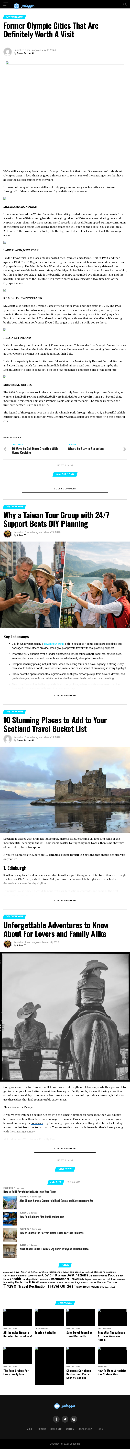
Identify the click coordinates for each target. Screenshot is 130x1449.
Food (111, 1275)
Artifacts (34, 1272)
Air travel (15, 1272)
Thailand (101, 1282)
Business (75, 1272)
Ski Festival (91, 1282)
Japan (88, 1279)
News (35, 1282)
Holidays (27, 1279)
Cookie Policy (85, 1429)
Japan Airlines (98, 1279)
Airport (6, 1272)
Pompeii (51, 1282)
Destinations (77, 1275)
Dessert (62, 1275)
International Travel (64, 1279)
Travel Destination (32, 1286)
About (30, 1429)
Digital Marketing (98, 1275)
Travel (10, 1286)
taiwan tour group (54, 643)
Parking (43, 1282)
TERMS (99, 1429)
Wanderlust (109, 1287)
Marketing (8, 1282)
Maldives (121, 1279)
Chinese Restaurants (105, 1272)
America (25, 1272)
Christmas (9, 1275)
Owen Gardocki (25, 53)
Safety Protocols (66, 1282)
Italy (81, 1279)
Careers (70, 1429)
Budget (65, 1272)
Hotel (35, 1279)
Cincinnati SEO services (28, 1275)
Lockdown (110, 1279)
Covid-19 (49, 1275)
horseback (37, 1123)
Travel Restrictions (86, 1286)
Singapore (80, 1282)
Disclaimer (55, 1429)
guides (119, 1275)
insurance (44, 1279)
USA (102, 1287)
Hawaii (7, 1279)
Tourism (112, 1282)
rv (57, 1282)
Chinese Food (86, 1272)
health (16, 1279)
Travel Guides (60, 1286)
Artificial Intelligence (50, 1272)
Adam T (21, 535)
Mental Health (23, 1282)
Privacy (42, 1429)
